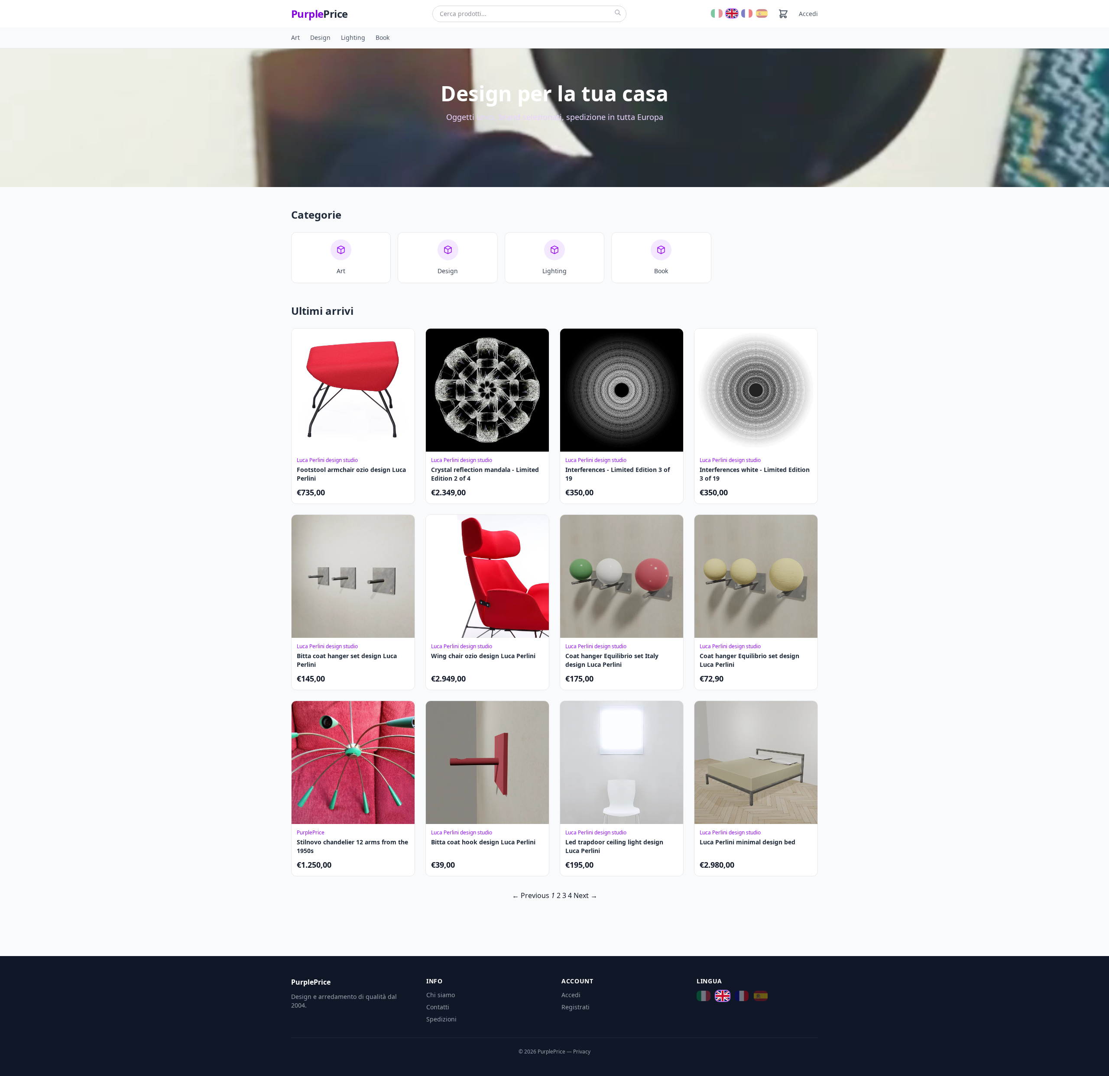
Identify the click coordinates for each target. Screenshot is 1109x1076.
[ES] (762, 14)
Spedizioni (441, 1019)
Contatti (437, 1007)
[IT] (717, 14)
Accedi (808, 14)
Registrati (575, 1007)
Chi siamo (440, 995)
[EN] (732, 14)
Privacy (581, 1051)
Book (382, 37)
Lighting (353, 37)
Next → (585, 895)
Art (295, 37)
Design (320, 37)
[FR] (747, 14)
